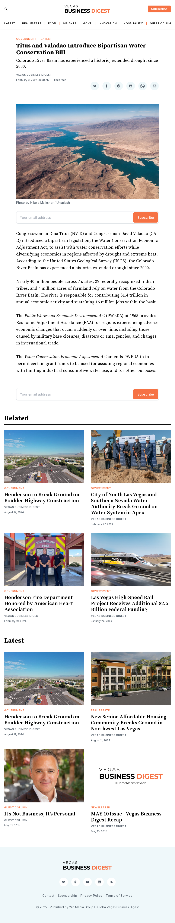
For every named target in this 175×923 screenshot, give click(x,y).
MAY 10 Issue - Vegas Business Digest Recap (126, 817)
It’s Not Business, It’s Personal (39, 814)
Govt (87, 23)
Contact (48, 895)
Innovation (108, 23)
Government (26, 38)
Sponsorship (67, 895)
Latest (9, 23)
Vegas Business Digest (34, 74)
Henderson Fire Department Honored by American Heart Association (38, 603)
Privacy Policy (91, 895)
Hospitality (133, 23)
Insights (70, 23)
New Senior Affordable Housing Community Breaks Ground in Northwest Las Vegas (128, 723)
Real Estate (31, 23)
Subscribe (159, 9)
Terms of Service (119, 895)
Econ (52, 23)
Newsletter (100, 807)
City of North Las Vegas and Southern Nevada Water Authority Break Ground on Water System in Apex (124, 504)
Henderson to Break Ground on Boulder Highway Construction (41, 498)
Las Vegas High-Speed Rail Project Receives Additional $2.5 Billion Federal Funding (129, 603)
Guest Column (161, 23)
